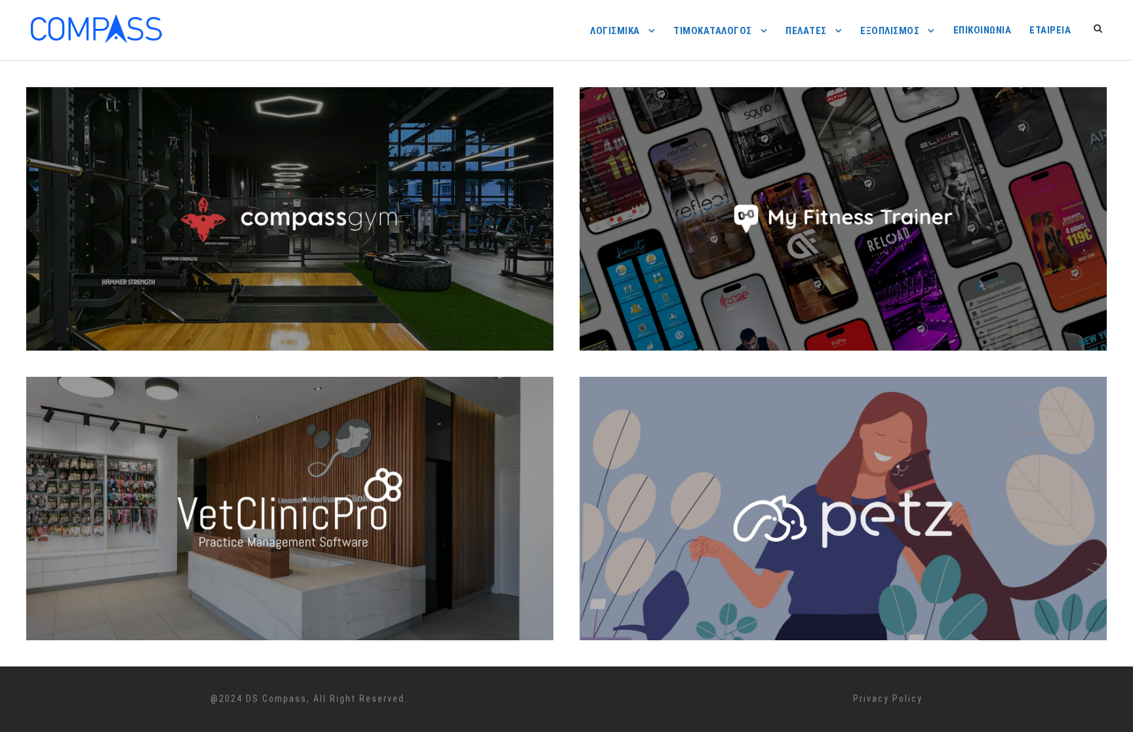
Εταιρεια (1050, 30)
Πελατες (806, 31)
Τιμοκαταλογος (712, 31)
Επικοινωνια (982, 30)
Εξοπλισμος (889, 31)
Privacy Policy (888, 698)
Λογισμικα (615, 31)
